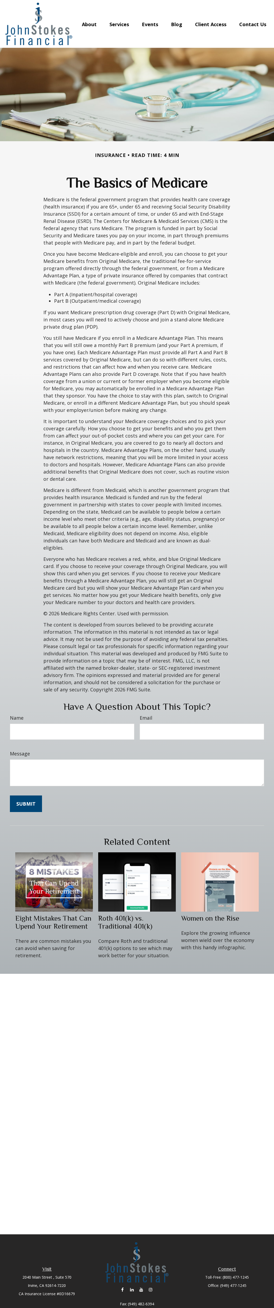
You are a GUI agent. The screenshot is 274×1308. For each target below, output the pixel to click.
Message (20, 753)
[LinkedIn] (131, 1289)
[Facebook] (122, 1289)
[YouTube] (141, 1289)
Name (17, 718)
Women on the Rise (210, 918)
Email (146, 718)
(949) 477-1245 (233, 1285)
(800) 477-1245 (236, 1277)
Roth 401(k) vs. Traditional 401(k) (125, 922)
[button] (89, 24)
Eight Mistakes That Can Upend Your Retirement (53, 922)
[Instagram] (150, 1289)
